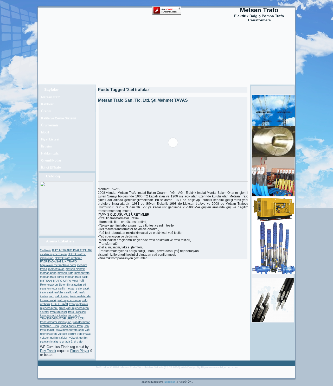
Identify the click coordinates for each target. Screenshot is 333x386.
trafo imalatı (62, 296)
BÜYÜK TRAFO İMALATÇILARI (72, 250)
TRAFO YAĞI (59, 304)
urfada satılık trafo (71, 325)
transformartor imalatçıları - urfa (60, 315)
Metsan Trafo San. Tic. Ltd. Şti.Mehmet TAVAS (143, 100)
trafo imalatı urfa (80, 296)
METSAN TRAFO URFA (55, 280)
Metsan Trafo (259, 10)
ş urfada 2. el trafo (71, 341)
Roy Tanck (48, 351)
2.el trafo (45, 250)
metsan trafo (65, 272)
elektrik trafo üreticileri (68, 258)
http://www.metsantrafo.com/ (58, 265)
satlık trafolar (55, 292)
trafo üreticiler (58, 311)
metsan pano (48, 272)
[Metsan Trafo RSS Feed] (43, 370)
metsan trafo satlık (76, 276)
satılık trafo (71, 292)
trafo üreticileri (77, 311)
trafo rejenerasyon (69, 300)
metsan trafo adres (52, 276)
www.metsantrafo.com (70, 329)
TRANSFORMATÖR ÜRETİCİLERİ (62, 318)
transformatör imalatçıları (56, 322)
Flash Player (79, 351)
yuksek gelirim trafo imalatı (74, 333)
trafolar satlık (48, 300)
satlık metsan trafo (70, 288)
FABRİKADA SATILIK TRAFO (58, 261)
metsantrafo (81, 272)
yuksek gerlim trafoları (54, 337)
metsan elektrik (75, 269)
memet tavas (56, 269)
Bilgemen (170, 381)
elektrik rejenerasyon (53, 254)
